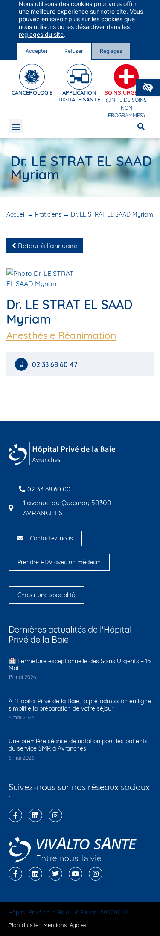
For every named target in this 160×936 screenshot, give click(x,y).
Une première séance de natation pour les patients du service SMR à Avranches (78, 744)
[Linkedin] (35, 815)
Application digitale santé (79, 96)
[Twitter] (55, 874)
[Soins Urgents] (126, 77)
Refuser (73, 51)
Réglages (111, 51)
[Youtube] (75, 874)
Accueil (16, 214)
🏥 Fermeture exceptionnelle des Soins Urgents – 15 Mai (80, 664)
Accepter (36, 51)
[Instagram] (55, 815)
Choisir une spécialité (46, 595)
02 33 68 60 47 (55, 365)
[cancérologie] (32, 77)
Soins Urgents (126, 92)
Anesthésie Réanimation (61, 335)
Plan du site (23, 925)
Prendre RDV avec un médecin (59, 562)
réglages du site (41, 34)
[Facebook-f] (15, 815)
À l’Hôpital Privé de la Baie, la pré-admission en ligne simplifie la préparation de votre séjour (80, 704)
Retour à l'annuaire (47, 245)
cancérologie (32, 92)
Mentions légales (64, 925)
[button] (148, 87)
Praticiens (48, 214)
